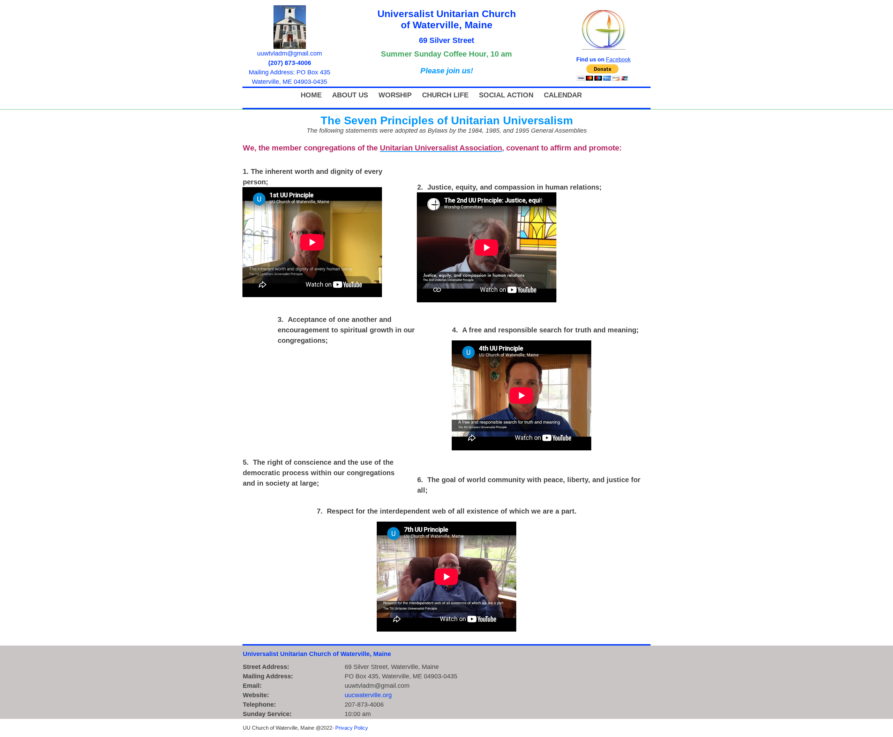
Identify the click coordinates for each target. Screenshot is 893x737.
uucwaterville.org (368, 695)
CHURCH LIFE (445, 95)
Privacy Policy (351, 728)
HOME (311, 95)
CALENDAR (563, 95)
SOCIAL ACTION (506, 95)
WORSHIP (395, 95)
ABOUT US (350, 95)
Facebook (618, 59)
